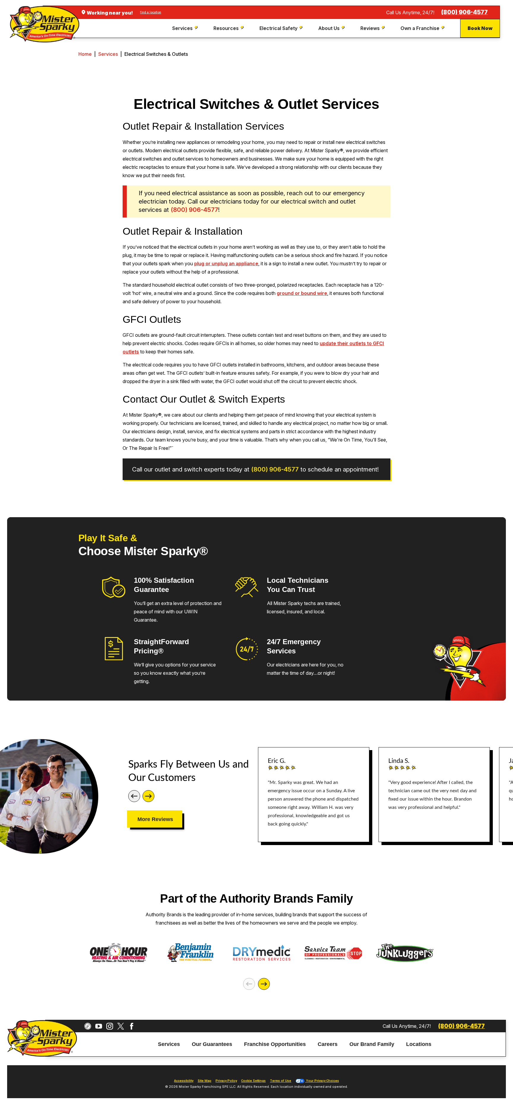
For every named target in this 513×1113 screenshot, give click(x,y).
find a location (150, 12)
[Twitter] (120, 1026)
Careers (328, 1044)
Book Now (480, 28)
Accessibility (183, 1081)
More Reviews (155, 819)
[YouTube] (98, 1026)
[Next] (148, 796)
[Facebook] (131, 1026)
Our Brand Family (371, 1044)
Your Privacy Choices (322, 1081)
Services (108, 54)
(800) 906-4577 (464, 12)
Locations (418, 1044)
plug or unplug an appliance (226, 263)
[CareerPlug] (87, 1026)
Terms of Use (280, 1081)
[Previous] (134, 796)
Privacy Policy (226, 1081)
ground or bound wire (302, 293)
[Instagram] (109, 1026)
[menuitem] (185, 28)
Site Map (204, 1081)
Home (85, 54)
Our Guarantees (212, 1044)
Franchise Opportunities (275, 1044)
